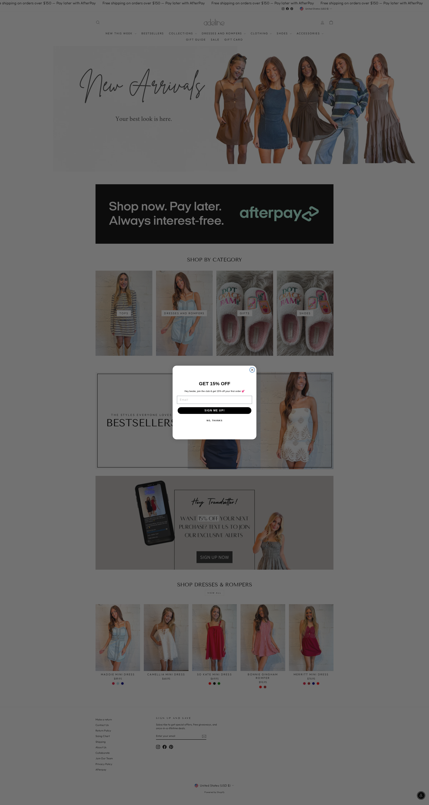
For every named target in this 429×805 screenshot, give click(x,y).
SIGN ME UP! (214, 410)
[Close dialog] (252, 369)
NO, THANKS (215, 420)
